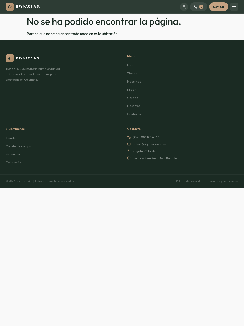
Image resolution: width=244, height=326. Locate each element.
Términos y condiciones (223, 181)
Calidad (132, 98)
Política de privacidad (189, 181)
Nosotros (133, 106)
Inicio (131, 65)
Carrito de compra (19, 146)
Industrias (134, 81)
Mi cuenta (13, 154)
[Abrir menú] (234, 7)
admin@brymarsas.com (149, 144)
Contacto (134, 114)
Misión (131, 89)
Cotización (13, 162)
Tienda (132, 73)
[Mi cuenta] (184, 7)
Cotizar (218, 7)
